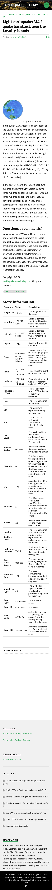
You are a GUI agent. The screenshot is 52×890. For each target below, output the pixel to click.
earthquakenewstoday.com (17, 281)
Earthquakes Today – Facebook (18, 733)
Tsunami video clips (12, 759)
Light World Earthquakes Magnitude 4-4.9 (26, 16)
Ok (26, 886)
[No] (48, 880)
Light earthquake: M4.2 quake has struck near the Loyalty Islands (24, 26)
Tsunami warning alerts (17, 826)
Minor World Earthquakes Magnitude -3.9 (26, 819)
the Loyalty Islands (15, 291)
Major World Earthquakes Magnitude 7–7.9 (26, 790)
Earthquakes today (20, 5)
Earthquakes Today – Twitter (16, 740)
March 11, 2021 (20, 37)
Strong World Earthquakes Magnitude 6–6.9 (27, 796)
